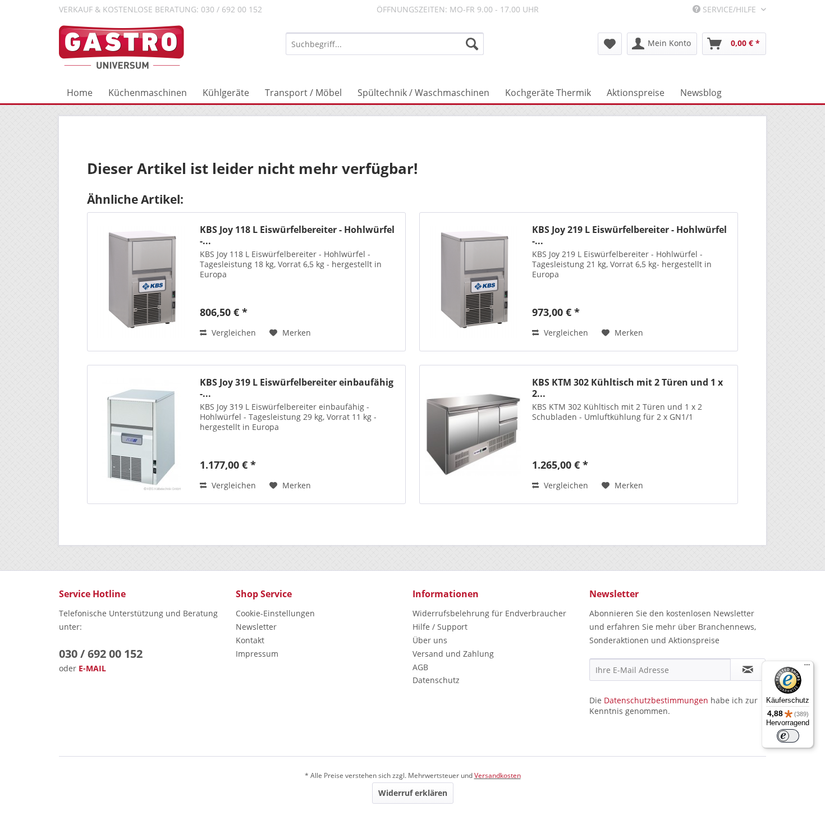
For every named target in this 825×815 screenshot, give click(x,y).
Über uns (429, 640)
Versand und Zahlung (453, 653)
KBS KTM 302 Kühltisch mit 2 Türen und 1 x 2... (627, 388)
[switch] (788, 736)
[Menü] (807, 667)
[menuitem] (385, 44)
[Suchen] (472, 44)
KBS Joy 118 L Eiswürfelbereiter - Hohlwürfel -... (297, 235)
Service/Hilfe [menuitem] (729, 9)
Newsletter (256, 626)
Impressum (257, 653)
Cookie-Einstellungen (275, 613)
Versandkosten (497, 775)
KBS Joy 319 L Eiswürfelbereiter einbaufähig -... (296, 388)
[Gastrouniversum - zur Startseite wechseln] (121, 47)
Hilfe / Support (439, 626)
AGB (420, 667)
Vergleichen (232, 332)
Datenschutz (436, 680)
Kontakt (250, 640)
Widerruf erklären (412, 792)
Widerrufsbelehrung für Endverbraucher (489, 613)
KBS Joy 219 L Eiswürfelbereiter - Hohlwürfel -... (629, 235)
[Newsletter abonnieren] (748, 669)
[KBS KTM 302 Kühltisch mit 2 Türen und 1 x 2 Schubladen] (473, 434)
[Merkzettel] (610, 44)
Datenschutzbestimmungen (656, 700)
